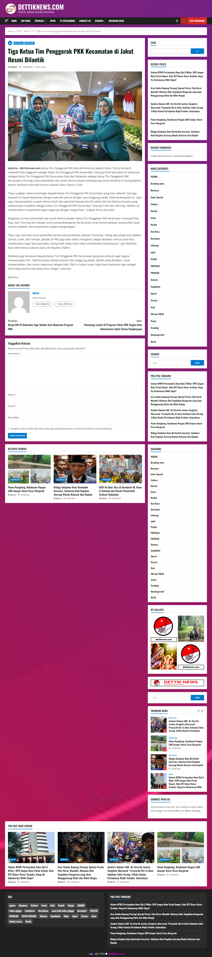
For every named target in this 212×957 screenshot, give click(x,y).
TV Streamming (67, 21)
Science (154, 279)
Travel (153, 321)
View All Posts (65, 304)
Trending (155, 328)
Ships (66, 916)
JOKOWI (81, 905)
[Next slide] (202, 711)
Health (154, 224)
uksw (94, 916)
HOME (14, 21)
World (153, 341)
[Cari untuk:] (171, 362)
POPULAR (29, 43)
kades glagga (15, 911)
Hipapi (71, 905)
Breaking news (116, 21)
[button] (7, 20)
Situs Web (13, 417)
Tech (153, 307)
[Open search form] (177, 21)
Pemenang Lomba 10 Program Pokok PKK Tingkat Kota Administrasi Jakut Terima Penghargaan (113, 325)
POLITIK (93, 911)
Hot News (25, 21)
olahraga (155, 245)
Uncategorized (157, 334)
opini (153, 252)
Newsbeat (155, 238)
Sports (154, 293)
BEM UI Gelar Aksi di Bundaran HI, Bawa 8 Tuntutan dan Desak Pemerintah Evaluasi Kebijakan (120, 490)
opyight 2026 (96, 953)
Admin (14, 67)
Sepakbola (155, 286)
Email (12, 406)
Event (153, 218)
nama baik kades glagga (63, 911)
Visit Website (42, 304)
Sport (75, 916)
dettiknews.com (41, 7)
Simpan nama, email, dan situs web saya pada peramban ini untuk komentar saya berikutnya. (61, 428)
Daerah (154, 211)
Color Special (157, 197)
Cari (153, 42)
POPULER (155, 273)
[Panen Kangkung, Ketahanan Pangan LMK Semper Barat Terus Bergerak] (29, 469)
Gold (52, 905)
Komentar (14, 353)
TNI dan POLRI (157, 314)
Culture (154, 204)
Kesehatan (43, 911)
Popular (39, 21)
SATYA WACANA (29, 916)
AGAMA (154, 176)
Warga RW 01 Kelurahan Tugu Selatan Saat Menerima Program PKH (40, 325)
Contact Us (85, 21)
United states (15, 921)
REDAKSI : (99, 21)
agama (12, 905)
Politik (154, 259)
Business (155, 190)
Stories (154, 300)
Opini (53, 21)
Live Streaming (197, 21)
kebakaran (30, 911)
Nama (12, 394)
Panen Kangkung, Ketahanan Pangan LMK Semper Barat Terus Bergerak (27, 489)
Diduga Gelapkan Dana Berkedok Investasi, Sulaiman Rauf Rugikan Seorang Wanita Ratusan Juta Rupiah (73, 490)
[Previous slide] (198, 711)
